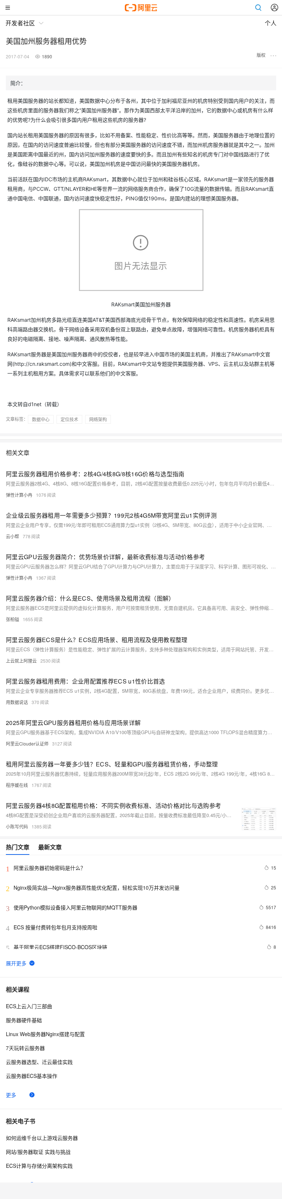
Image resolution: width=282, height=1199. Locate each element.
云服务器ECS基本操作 (31, 1075)
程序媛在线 (17, 785)
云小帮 (12, 536)
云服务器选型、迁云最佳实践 (39, 1061)
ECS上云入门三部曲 (29, 1006)
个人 (270, 23)
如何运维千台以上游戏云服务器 (42, 1137)
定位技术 (69, 419)
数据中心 (41, 419)
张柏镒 (12, 619)
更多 (11, 1094)
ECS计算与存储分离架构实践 (39, 1165)
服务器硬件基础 (24, 1020)
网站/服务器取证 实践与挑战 (38, 1151)
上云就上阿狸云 (21, 660)
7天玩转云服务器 (25, 1048)
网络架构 (98, 419)
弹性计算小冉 (19, 495)
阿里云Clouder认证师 (27, 743)
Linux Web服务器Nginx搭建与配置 (45, 1034)
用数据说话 (17, 702)
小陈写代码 (17, 826)
